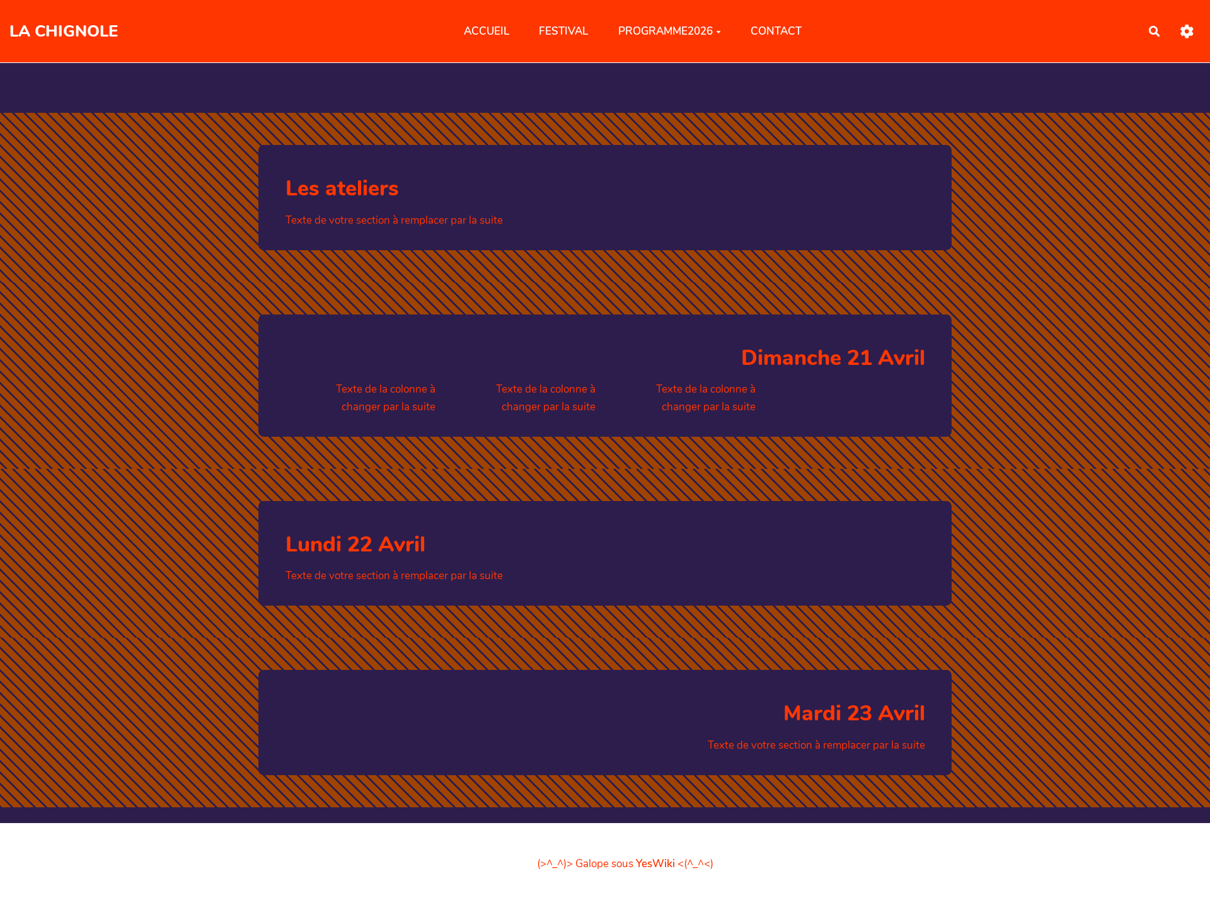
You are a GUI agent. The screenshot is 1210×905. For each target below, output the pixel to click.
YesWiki (655, 863)
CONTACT (776, 30)
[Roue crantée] (1187, 31)
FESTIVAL (563, 30)
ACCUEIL (486, 30)
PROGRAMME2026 (665, 30)
